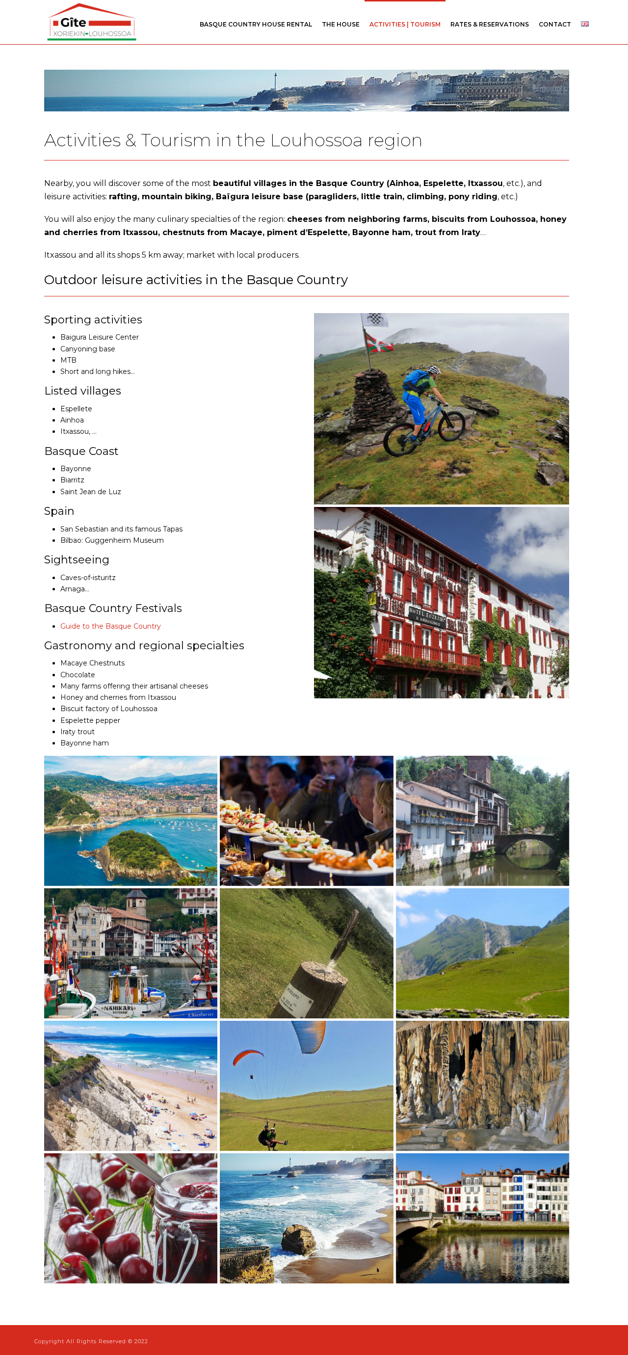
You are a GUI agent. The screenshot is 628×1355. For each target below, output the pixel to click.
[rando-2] (306, 953)
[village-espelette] (441, 602)
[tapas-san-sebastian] (306, 821)
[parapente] (306, 1086)
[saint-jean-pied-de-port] (482, 821)
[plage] (130, 1086)
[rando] (482, 953)
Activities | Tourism (405, 24)
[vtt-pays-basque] (441, 409)
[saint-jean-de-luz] (130, 953)
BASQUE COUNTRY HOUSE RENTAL (256, 24)
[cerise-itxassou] (130, 1218)
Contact (555, 24)
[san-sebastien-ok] (130, 821)
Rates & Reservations (489, 24)
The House (341, 24)
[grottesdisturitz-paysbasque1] (482, 1086)
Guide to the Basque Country (110, 626)
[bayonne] (482, 1218)
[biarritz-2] (306, 1218)
